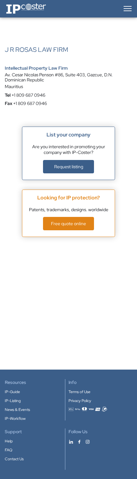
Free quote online (68, 223)
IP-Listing (13, 400)
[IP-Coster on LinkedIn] (71, 441)
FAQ (8, 450)
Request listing (68, 167)
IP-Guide (12, 391)
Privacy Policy (79, 400)
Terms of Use (79, 391)
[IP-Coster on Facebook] (79, 441)
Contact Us (14, 459)
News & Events (17, 409)
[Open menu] (127, 8)
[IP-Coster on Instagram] (87, 441)
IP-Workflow (15, 418)
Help (9, 441)
